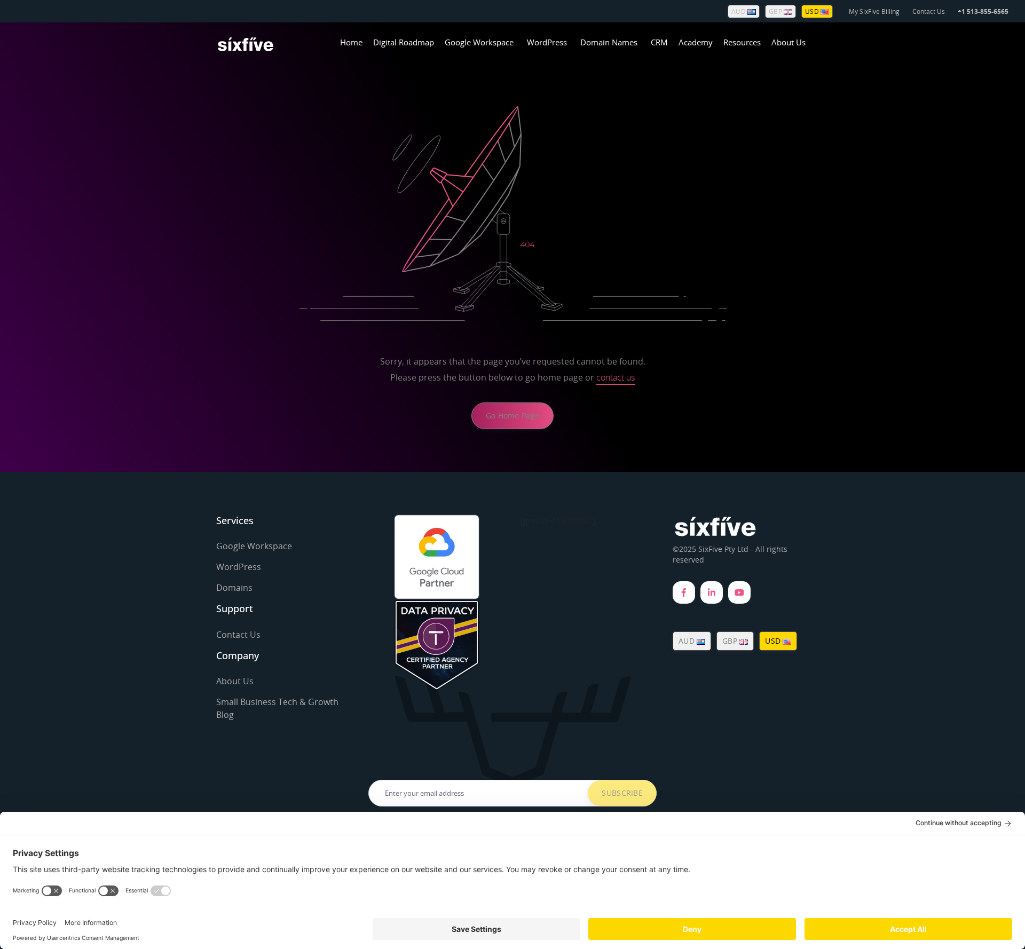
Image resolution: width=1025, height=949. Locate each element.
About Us (788, 42)
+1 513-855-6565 (983, 11)
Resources (742, 42)
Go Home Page (512, 415)
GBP (776, 11)
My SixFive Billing (874, 11)
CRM (659, 42)
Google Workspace (479, 42)
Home (351, 42)
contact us (615, 377)
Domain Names (608, 42)
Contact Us (928, 11)
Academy (696, 42)
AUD (739, 11)
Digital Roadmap (403, 42)
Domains (234, 588)
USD (813, 11)
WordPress (547, 42)
